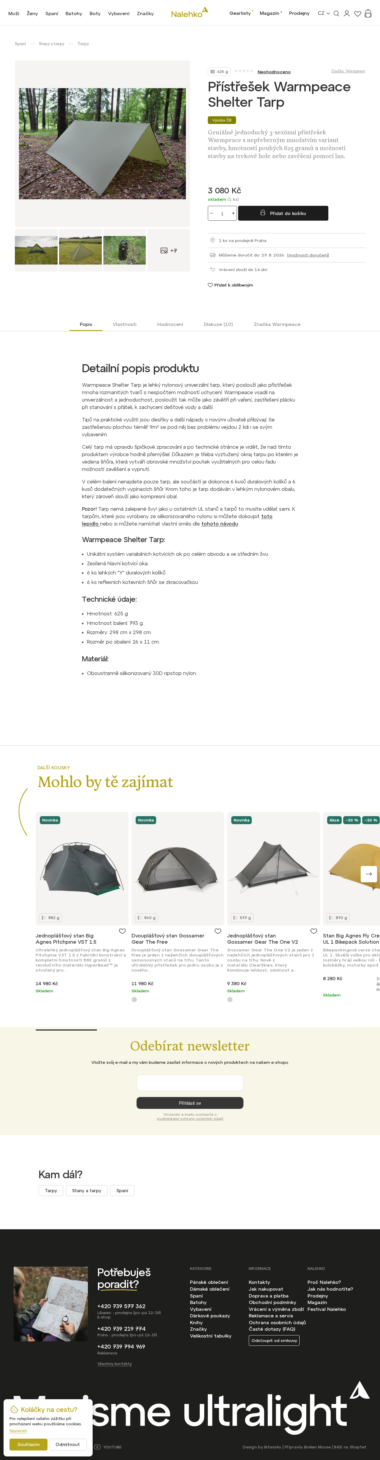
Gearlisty (240, 13)
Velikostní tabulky (211, 1335)
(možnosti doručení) (308, 255)
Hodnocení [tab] (170, 324)
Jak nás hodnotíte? (330, 1289)
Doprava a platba (269, 1295)
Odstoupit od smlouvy (274, 1340)
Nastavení (18, 1431)
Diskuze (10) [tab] (218, 324)
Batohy (198, 1302)
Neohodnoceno (274, 72)
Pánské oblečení (209, 1282)
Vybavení (200, 1309)
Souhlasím (28, 1444)
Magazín (269, 13)
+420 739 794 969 (121, 1346)
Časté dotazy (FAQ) (272, 1329)
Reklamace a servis (271, 1315)
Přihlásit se (190, 1103)
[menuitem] (13, 13)
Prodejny (299, 13)
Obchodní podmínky (272, 1302)
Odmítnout (68, 1444)
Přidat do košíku (288, 213)
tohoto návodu (219, 524)
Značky (198, 1329)
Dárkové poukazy (210, 1315)
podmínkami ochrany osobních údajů (190, 1119)
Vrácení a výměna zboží (276, 1309)
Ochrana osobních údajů (277, 1322)
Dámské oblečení (209, 1289)
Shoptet (358, 1447)
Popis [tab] (86, 324)
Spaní (122, 1190)
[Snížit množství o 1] (211, 213)
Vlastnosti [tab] (125, 324)
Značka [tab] (277, 324)
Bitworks (272, 1447)
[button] (369, 874)
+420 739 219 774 (121, 1329)
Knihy (196, 1322)
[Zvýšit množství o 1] (233, 213)
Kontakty (259, 1282)
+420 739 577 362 (121, 1306)
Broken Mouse (317, 1447)
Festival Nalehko (327, 1309)
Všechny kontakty (114, 1364)
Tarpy (51, 1190)
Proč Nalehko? (324, 1282)
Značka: (348, 71)
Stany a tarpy (86, 1190)
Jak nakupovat (266, 1289)
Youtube (112, 1447)
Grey (134, 999)
